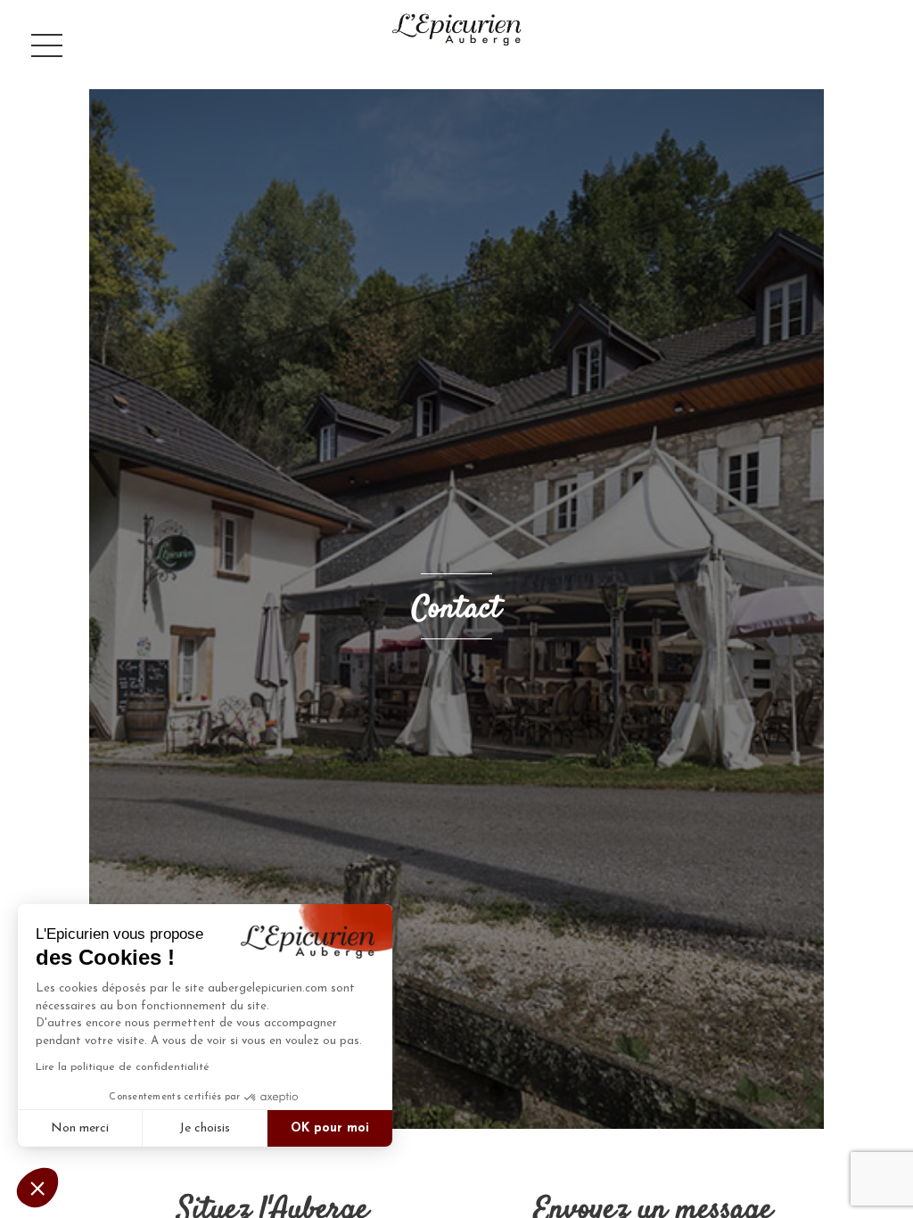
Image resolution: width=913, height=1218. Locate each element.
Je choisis (204, 1128)
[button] (37, 1187)
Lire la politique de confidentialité (123, 1067)
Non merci (80, 1128)
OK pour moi (330, 1128)
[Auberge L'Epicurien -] (456, 29)
